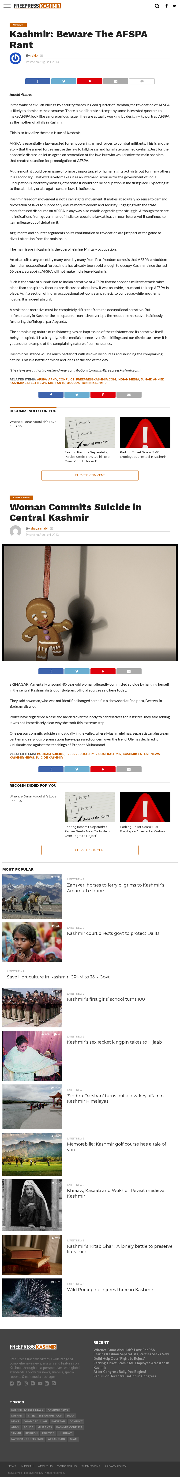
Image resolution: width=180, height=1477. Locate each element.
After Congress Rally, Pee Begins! (120, 1372)
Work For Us (67, 1466)
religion (31, 1433)
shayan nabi (39, 528)
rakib (34, 55)
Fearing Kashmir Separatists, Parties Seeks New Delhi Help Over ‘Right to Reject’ (87, 457)
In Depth (27, 1466)
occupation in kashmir (87, 383)
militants (56, 383)
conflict (67, 379)
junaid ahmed (153, 379)
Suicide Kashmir (49, 757)
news (15, 1421)
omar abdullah (35, 1421)
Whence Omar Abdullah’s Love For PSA (124, 1350)
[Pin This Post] (89, 80)
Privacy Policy (115, 1466)
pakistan (58, 1421)
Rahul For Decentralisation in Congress (125, 1376)
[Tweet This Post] (63, 80)
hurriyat (65, 1433)
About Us (45, 1466)
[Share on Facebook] (37, 80)
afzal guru (56, 1439)
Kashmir (114, 754)
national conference (27, 1439)
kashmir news (22, 757)
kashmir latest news (28, 383)
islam (73, 1439)
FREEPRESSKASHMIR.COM (96, 379)
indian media (128, 379)
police (28, 1427)
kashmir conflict (69, 1427)
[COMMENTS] (142, 80)
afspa (42, 379)
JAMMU (16, 1433)
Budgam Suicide (50, 754)
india (70, 1415)
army (52, 379)
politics (48, 1433)
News (12, 1466)
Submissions (90, 1466)
